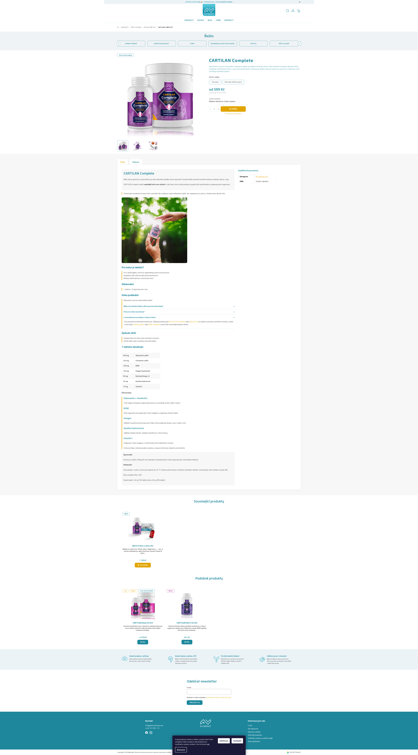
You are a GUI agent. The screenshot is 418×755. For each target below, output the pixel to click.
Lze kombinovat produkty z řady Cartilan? (179, 317)
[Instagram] (150, 732)
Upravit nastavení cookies (162, 752)
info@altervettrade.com (154, 725)
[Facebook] (146, 732)
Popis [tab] (122, 162)
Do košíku (233, 109)
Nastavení (181, 749)
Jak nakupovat (253, 728)
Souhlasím (237, 740)
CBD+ (142, 324)
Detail (142, 642)
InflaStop (136, 324)
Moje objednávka (254, 741)
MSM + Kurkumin (154, 324)
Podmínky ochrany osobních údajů (260, 738)
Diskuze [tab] (135, 162)
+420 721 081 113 (152, 728)
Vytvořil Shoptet (295, 752)
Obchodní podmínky (255, 735)
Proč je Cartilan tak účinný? (179, 311)
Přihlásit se (195, 702)
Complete (181, 321)
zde (208, 744)
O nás (250, 725)
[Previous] (118, 43)
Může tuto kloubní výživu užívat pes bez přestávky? (179, 306)
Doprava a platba (254, 731)
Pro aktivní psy (262, 176)
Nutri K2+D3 (173, 321)
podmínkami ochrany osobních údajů (219, 697)
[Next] (300, 43)
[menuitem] (189, 20)
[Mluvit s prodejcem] (233, 113)
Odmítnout (224, 740)
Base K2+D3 (193, 321)
